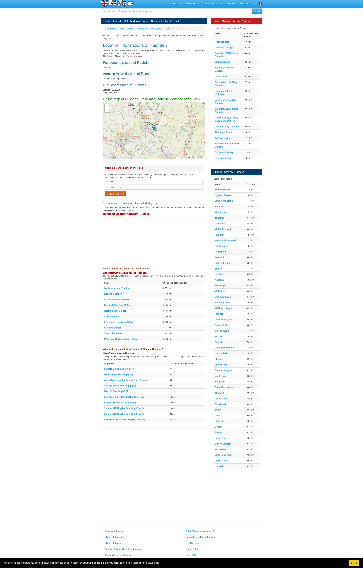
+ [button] (107, 106)
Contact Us (191, 555)
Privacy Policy (192, 549)
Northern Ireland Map (212, 3)
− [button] (107, 110)
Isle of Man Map (247, 3)
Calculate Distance (115, 193)
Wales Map (231, 3)
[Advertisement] (154, 241)
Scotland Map (192, 3)
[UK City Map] (117, 3)
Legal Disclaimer (193, 543)
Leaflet (179, 158)
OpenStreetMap (189, 158)
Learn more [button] (153, 563)
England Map (176, 3)
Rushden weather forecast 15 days (126, 214)
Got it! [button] (354, 563)
